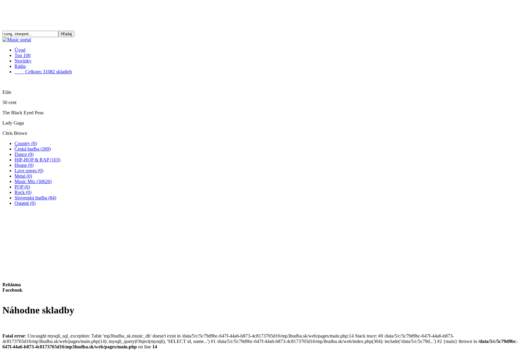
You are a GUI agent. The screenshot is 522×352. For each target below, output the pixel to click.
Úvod (19, 49)
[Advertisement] (261, 16)
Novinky (22, 60)
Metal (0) (23, 176)
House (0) (24, 165)
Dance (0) (24, 154)
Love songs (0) (28, 170)
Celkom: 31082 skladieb (43, 71)
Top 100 (22, 55)
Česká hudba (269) (32, 148)
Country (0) (25, 143)
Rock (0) (22, 192)
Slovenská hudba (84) (35, 197)
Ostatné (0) (25, 203)
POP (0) (22, 186)
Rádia (20, 66)
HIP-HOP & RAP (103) (37, 159)
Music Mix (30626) (33, 181)
